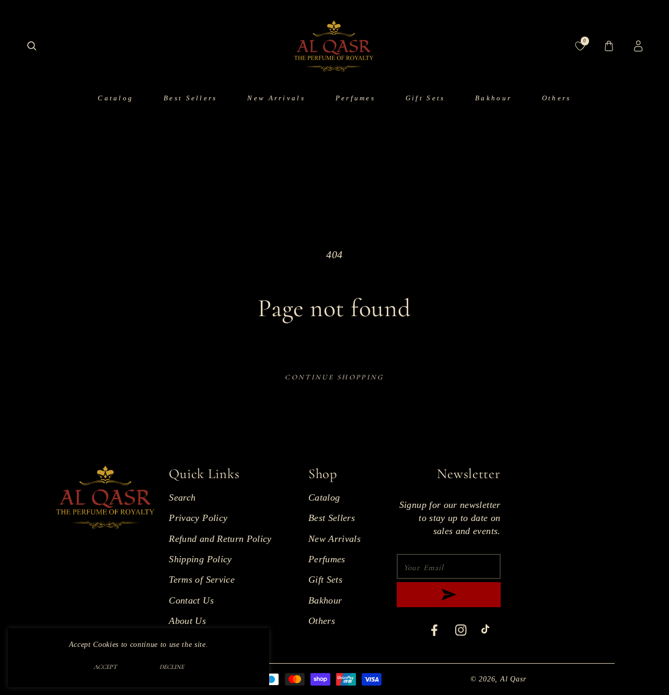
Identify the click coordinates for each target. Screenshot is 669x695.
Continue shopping (334, 377)
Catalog (324, 497)
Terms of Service (202, 579)
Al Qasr (513, 679)
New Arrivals (334, 539)
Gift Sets (325, 579)
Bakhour (325, 600)
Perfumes (326, 559)
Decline (171, 666)
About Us (187, 621)
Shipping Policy (200, 559)
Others (321, 621)
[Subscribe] (448, 594)
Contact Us (191, 600)
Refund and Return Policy (220, 539)
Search (182, 497)
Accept (105, 666)
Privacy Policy (198, 518)
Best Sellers (331, 518)
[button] (31, 46)
